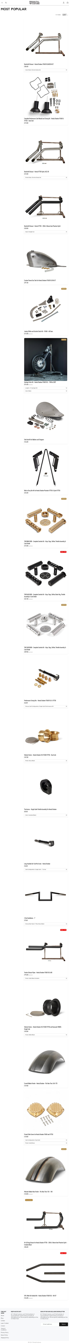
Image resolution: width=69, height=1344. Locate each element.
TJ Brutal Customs (36, 1342)
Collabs (3, 1320)
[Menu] (2, 3)
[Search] (6, 3)
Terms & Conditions (3, 1329)
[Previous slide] (27, 41)
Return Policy (4, 1335)
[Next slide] (64, 41)
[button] (65, 15)
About (2, 1315)
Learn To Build (4, 1323)
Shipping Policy (5, 1337)
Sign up (63, 1324)
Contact (3, 1326)
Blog (2, 1318)
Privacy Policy (4, 1332)
